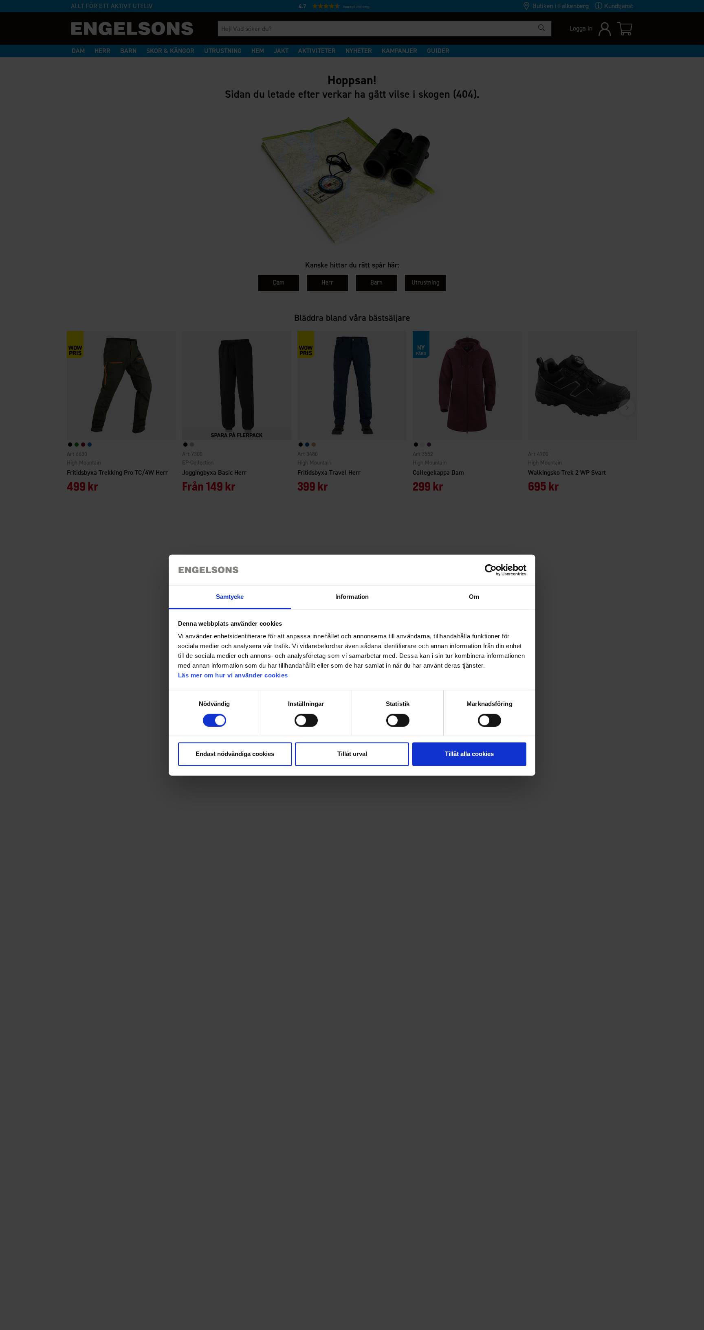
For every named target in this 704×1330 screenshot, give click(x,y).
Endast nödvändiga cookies (235, 754)
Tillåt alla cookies (469, 754)
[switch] (306, 720)
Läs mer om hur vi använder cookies (233, 675)
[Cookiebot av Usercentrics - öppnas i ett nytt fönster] (490, 570)
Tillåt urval (352, 754)
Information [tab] (352, 597)
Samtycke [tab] (230, 597)
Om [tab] (474, 597)
